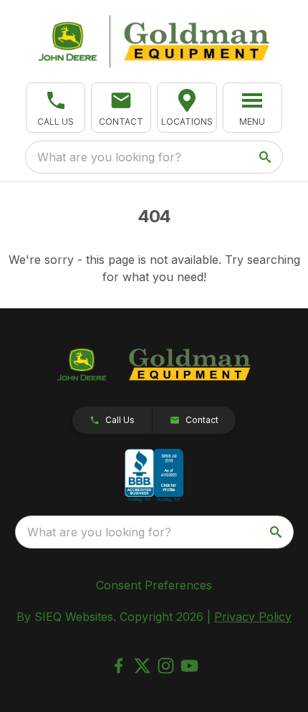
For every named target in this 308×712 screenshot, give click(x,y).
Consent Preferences (154, 585)
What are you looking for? (109, 157)
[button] (56, 107)
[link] (187, 107)
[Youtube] (189, 665)
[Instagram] (166, 665)
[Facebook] (118, 665)
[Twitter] (142, 665)
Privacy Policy (253, 616)
